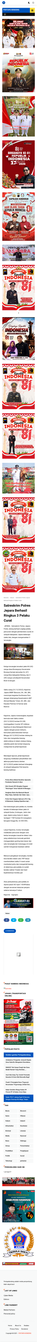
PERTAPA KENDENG (11, 10)
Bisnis (7, 1111)
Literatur (23, 1131)
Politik (7, 1156)
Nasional (23, 1136)
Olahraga (23, 1141)
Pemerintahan (24, 1146)
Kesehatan (23, 1126)
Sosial (22, 1156)
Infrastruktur (9, 1126)
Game (7, 1116)
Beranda (6, 597)
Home (10, 1325)
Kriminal (8, 1131)
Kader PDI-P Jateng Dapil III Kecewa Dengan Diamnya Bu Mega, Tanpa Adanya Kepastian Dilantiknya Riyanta (18, 1098)
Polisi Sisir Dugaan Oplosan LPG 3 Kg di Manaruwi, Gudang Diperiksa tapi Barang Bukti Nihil (17, 800)
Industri (22, 1121)
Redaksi (26, 1325)
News (7, 1141)
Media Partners (9, 1310)
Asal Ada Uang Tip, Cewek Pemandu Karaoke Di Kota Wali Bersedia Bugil (18, 1076)
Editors (6, 1299)
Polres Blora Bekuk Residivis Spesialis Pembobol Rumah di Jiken (18, 781)
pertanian (23, 1161)
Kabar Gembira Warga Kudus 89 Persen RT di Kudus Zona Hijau (16, 1091)
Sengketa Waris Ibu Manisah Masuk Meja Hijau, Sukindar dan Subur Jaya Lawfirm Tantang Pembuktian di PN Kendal (17, 794)
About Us (18, 1325)
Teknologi (8, 1161)
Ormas (7, 1146)
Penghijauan (24, 1151)
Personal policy (9, 1314)
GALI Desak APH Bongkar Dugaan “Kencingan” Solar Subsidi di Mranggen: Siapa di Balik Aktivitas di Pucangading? (18, 787)
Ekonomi (23, 1111)
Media (7, 1136)
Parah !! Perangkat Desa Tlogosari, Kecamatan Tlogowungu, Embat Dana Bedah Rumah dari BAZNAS (18, 1083)
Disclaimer (24, 1329)
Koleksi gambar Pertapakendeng (18, 1055)
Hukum (12, 597)
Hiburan (22, 1116)
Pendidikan (9, 1151)
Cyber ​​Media (8, 1295)
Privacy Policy (14, 1329)
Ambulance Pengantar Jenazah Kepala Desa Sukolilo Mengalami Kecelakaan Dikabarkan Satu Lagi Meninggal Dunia (18, 1061)
